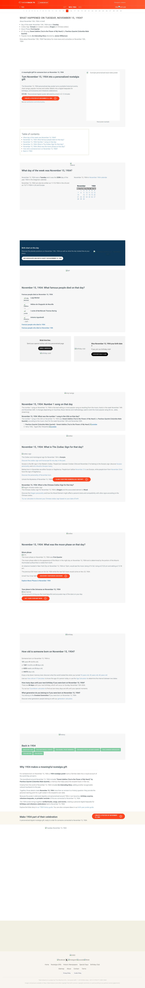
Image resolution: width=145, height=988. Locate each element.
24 (99, 11)
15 (81, 195)
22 (92, 11)
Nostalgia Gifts (56, 964)
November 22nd (116, 469)
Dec (80, 7)
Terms (84, 969)
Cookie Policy (77, 973)
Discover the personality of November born (36, 475)
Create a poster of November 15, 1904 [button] (38, 98)
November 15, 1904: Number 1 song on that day (39, 142)
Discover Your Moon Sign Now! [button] (51, 576)
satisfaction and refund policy (36, 102)
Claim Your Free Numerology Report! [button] (69, 479)
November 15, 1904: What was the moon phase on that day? (44, 146)
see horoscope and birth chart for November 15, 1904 (42, 258)
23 (96, 11)
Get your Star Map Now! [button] (33, 598)
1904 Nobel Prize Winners (64, 749)
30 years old (94, 675)
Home (47, 964)
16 (71, 11)
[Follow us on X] (66, 960)
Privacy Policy (67, 973)
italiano (123, 2)
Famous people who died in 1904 (33, 324)
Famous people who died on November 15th (37, 328)
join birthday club (99, 354)
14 (63, 11)
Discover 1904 (28, 749)
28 (114, 11)
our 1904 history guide (45, 807)
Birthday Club (95, 964)
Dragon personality (37, 493)
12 (56, 11)
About (69, 969)
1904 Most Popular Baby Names (88, 749)
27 (110, 11)
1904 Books (38, 753)
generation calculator (65, 699)
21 (89, 11)
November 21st (80, 469)
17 (74, 11)
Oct (64, 7)
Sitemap (61, 969)
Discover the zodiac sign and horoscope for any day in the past (43, 460)
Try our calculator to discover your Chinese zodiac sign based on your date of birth (50, 499)
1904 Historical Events (44, 749)
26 (106, 11)
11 (52, 11)
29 (117, 11)
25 (103, 11)
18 (78, 11)
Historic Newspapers (70, 964)
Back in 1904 (27, 151)
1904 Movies (27, 753)
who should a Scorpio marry (42, 466)
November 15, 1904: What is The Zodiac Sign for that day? (43, 144)
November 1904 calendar (98, 177)
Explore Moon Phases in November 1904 (36, 581)
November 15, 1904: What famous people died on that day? (43, 140)
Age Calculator (81, 678)
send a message (45, 348)
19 (82, 11)
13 (59, 11)
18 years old (84, 675)
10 (49, 11)
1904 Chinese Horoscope (111, 749)
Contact (76, 969)
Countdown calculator (37, 688)
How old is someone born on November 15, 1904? (40, 149)
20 (85, 11)
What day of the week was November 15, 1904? (39, 137)
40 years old (103, 675)
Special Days (84, 964)
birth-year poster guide (86, 807)
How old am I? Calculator (36, 678)
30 (121, 11)
